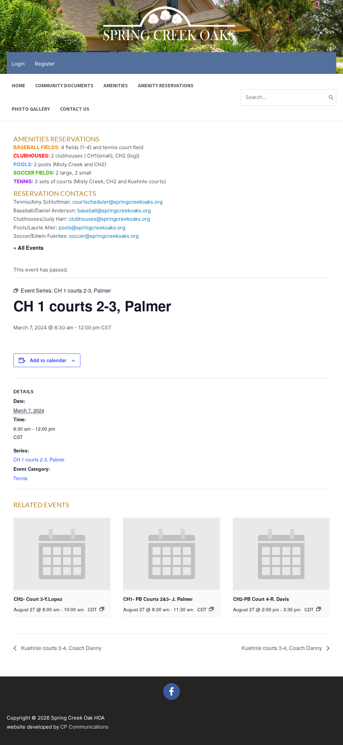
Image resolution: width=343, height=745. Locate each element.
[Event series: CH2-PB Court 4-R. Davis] (318, 609)
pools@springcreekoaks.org (92, 227)
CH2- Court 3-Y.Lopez (38, 599)
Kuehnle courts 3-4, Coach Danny (60, 648)
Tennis (20, 478)
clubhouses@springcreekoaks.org (109, 219)
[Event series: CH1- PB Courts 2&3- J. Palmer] (211, 609)
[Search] (331, 97)
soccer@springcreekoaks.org (104, 236)
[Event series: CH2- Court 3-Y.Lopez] (101, 609)
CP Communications (84, 727)
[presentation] (62, 554)
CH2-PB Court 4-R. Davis (261, 599)
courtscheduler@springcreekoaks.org (117, 202)
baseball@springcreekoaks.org (114, 210)
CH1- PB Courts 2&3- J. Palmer (158, 599)
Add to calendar (48, 360)
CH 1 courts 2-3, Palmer (39, 459)
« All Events (28, 247)
